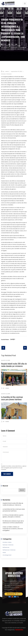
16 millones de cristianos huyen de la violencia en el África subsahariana (13, 522)
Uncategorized (7, 555)
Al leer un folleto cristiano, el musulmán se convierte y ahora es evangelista (13, 528)
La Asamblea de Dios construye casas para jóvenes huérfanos (12, 398)
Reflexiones (6, 547)
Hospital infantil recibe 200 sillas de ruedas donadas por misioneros (14, 364)
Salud (4, 552)
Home (4, 44)
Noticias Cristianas (6, 74)
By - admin (6, 71)
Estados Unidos (7, 542)
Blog (12, 44)
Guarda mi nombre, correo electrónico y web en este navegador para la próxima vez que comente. (13, 467)
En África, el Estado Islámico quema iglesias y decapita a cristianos (13, 516)
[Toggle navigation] (25, 3)
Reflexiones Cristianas (9, 550)
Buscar (5, 486)
